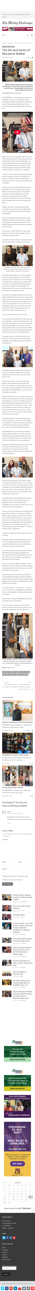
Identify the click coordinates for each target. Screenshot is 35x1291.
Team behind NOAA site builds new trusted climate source (22, 940)
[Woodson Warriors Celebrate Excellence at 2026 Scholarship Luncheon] (6, 895)
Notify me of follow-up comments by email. (16, 876)
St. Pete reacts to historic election (12, 788)
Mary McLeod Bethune (9, 674)
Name (4, 862)
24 (9, 1200)
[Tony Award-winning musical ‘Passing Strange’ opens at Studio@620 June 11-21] (6, 981)
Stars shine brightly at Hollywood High (19, 973)
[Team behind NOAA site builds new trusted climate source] (6, 939)
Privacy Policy (6, 1259)
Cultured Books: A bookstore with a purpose (15, 755)
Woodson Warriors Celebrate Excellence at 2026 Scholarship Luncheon (22, 897)
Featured (9, 46)
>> (30, 1183)
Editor (23, 910)
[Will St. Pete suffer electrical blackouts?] (6, 906)
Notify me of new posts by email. (13, 880)
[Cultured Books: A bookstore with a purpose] (17, 734)
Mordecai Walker (22, 674)
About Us (4, 1252)
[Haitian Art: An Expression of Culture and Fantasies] (17, 701)
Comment (5, 839)
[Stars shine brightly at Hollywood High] (6, 972)
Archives (4, 1255)
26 (17, 1200)
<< (4, 1183)
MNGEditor (24, 902)
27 (9, 1188)
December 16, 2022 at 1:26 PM (14, 813)
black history (6, 672)
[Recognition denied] (6, 915)
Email (20, 862)
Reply (9, 823)
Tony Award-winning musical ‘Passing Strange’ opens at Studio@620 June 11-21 (21, 983)
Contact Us (5, 1250)
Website (4, 869)
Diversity (4, 46)
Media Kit (4, 1257)
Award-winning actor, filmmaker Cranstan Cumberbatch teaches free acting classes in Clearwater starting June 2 (22, 995)
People (13, 46)
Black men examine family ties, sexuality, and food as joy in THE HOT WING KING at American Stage (22, 951)
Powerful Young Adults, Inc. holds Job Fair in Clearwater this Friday (23, 963)
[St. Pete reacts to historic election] (17, 766)
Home (4, 1248)
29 (30, 1200)
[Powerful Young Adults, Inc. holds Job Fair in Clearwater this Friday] (6, 961)
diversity (14, 672)
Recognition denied (19, 915)
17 (9, 1197)
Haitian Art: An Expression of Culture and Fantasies (17, 722)
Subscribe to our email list (9, 1266)
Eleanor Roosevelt (24, 672)
